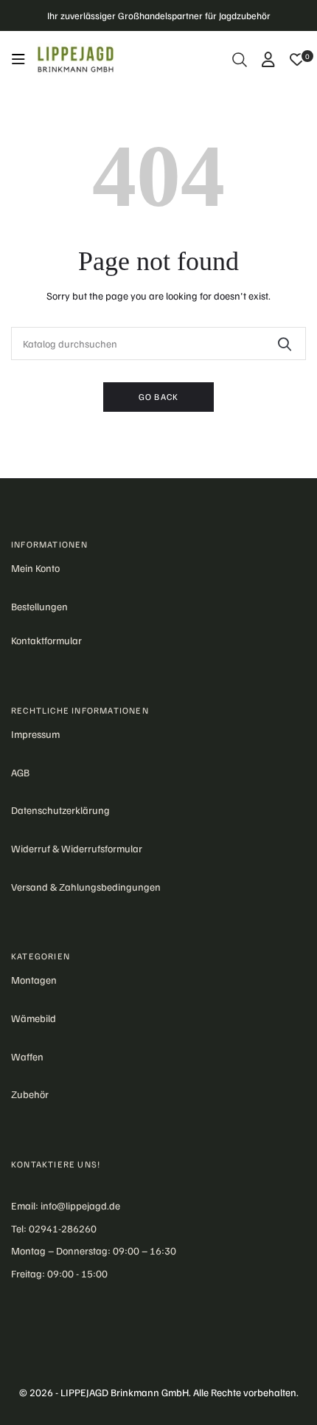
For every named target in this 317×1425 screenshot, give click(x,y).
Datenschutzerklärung (60, 810)
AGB (20, 772)
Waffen (27, 1056)
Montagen (34, 979)
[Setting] (268, 60)
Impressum (35, 734)
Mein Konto (35, 568)
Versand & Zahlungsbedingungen (86, 886)
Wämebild (33, 1018)
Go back (158, 396)
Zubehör (30, 1094)
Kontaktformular (46, 640)
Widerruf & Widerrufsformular (76, 848)
